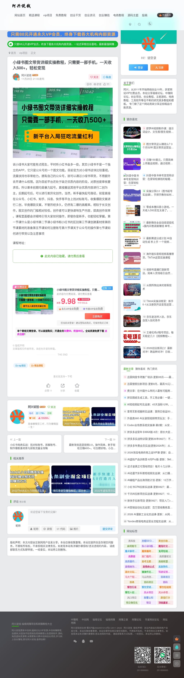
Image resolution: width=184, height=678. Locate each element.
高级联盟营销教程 (165, 561)
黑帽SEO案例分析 (149, 540)
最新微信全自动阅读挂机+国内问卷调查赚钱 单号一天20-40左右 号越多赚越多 (158, 226)
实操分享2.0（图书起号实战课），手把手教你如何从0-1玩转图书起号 (158, 194)
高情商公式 (148, 566)
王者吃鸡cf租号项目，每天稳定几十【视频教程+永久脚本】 (157, 335)
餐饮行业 (132, 587)
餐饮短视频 (165, 587)
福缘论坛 (97, 619)
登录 (140, 67)
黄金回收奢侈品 (165, 540)
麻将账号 (132, 546)
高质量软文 (165, 556)
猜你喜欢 (140, 368)
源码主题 (133, 15)
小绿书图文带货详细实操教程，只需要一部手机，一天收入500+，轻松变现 (62, 65)
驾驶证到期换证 (165, 571)
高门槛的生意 (149, 556)
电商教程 (118, 15)
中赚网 (74, 619)
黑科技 (131, 540)
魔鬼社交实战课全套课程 (165, 546)
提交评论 (108, 529)
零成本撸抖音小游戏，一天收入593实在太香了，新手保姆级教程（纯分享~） (158, 210)
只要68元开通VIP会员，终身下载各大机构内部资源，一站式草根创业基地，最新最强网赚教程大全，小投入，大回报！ (65, 44)
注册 (161, 67)
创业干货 (75, 15)
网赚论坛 (136, 619)
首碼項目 (165, 576)
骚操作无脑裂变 (149, 571)
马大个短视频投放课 (132, 576)
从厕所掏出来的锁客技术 (156, 287)
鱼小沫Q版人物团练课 (149, 546)
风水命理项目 (165, 592)
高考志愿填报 (149, 561)
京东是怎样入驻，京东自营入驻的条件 (156, 318)
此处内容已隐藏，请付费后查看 (64, 256)
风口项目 (132, 597)
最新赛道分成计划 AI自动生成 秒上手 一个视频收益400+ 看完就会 (157, 241)
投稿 (144, 15)
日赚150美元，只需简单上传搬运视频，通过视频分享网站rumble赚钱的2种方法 (157, 165)
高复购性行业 (165, 566)
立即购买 (97, 316)
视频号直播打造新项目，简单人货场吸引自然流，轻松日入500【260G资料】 (157, 275)
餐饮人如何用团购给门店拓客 (132, 592)
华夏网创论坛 (152, 619)
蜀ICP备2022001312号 (98, 627)
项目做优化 (132, 602)
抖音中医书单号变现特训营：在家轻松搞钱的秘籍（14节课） (158, 178)
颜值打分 (165, 597)
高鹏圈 (131, 556)
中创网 (85, 619)
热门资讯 (152, 368)
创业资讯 (89, 15)
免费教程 (61, 15)
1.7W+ (41, 413)
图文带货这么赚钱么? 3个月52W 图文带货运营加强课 (158, 147)
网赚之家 (123, 619)
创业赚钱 (104, 15)
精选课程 (34, 15)
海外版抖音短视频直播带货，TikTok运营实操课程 (158, 255)
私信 (108, 77)
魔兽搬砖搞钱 (149, 551)
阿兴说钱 (26, 75)
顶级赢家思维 (165, 602)
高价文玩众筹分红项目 (132, 571)
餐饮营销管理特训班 (149, 587)
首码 (165, 582)
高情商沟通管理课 (132, 566)
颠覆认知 (148, 597)
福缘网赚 (110, 619)
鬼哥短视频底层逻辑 (165, 551)
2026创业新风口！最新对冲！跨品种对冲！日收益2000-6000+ (157, 351)
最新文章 (128, 368)
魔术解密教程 (132, 551)
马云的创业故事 (149, 576)
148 (33, 417)
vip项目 (47, 15)
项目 (148, 602)
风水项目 (148, 592)
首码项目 (148, 582)
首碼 (132, 582)
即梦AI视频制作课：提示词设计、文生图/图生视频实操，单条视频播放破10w (158, 131)
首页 (13, 53)
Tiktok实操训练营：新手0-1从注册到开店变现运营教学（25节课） (158, 304)
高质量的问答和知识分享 (132, 561)
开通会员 (166, 15)
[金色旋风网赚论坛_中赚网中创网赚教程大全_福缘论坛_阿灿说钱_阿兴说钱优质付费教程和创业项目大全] (21, 5)
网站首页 (20, 15)
